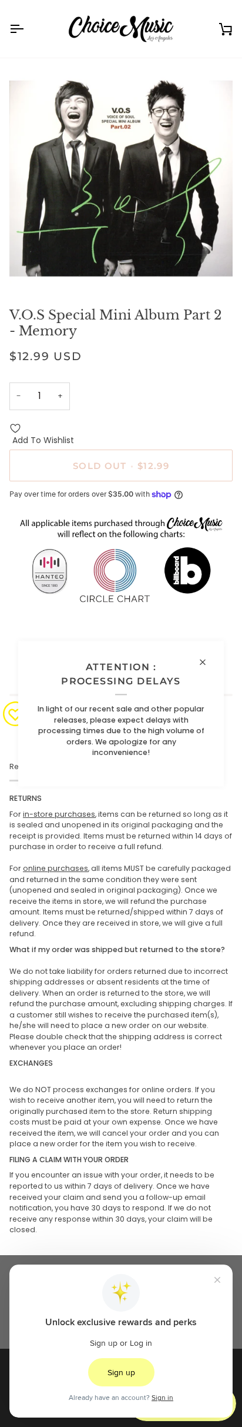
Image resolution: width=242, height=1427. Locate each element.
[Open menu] (27, 29)
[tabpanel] (121, 1014)
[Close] (207, 662)
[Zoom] (31, 267)
